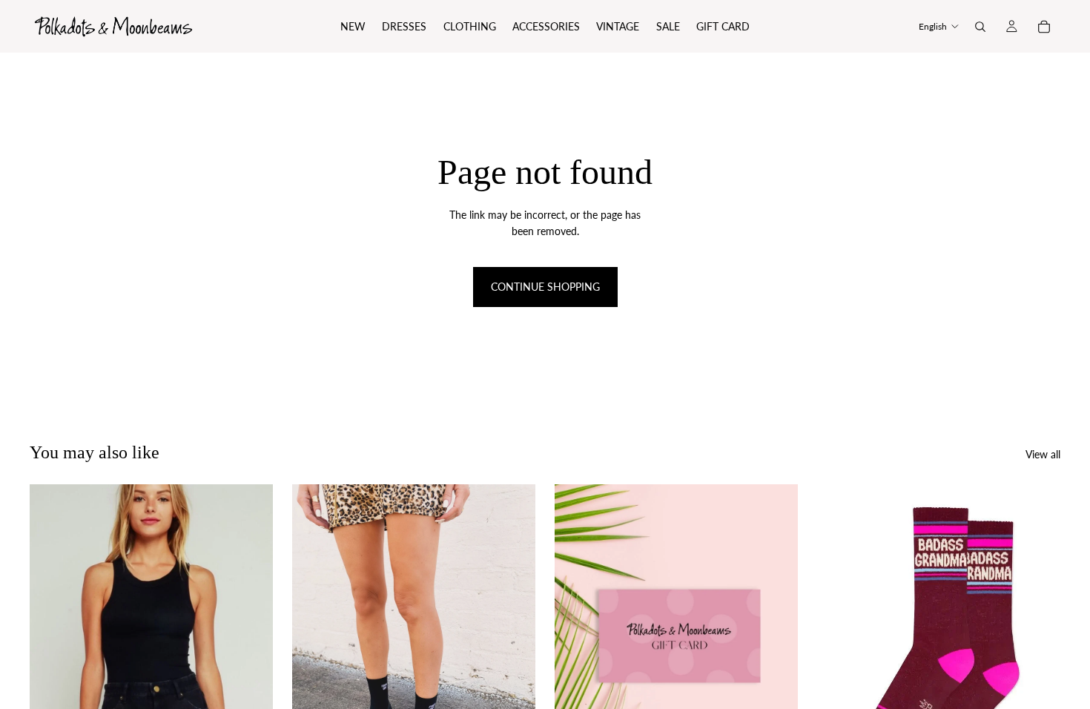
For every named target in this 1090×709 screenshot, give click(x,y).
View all (1042, 454)
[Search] (980, 26)
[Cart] (1044, 26)
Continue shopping (545, 286)
